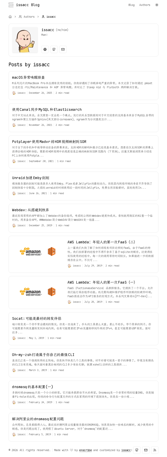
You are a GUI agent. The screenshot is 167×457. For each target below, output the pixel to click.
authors (144, 5)
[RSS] (154, 450)
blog (131, 5)
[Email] (63, 49)
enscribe (85, 450)
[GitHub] (54, 49)
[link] (49, 17)
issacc (126, 450)
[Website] (45, 49)
